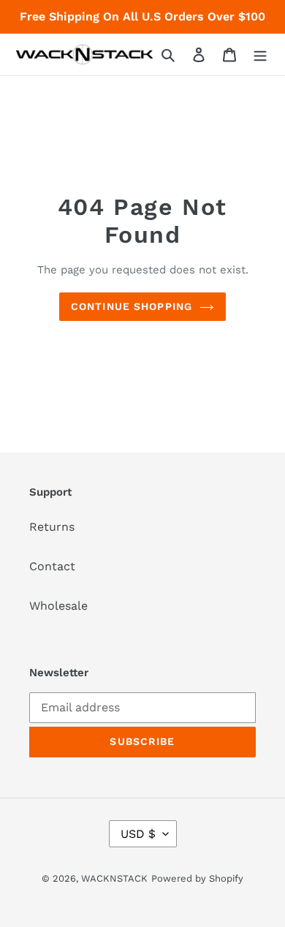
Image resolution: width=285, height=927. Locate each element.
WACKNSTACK (114, 878)
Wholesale (58, 606)
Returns (52, 527)
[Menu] (260, 54)
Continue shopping (131, 306)
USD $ (138, 834)
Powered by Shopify (197, 878)
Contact (52, 566)
